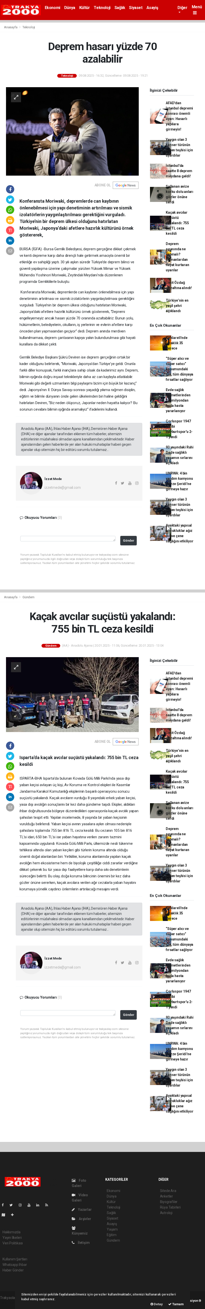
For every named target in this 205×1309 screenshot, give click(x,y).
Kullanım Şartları (14, 1259)
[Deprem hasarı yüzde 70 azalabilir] (72, 131)
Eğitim (111, 1235)
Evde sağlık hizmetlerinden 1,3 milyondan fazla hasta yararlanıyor (178, 400)
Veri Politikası (12, 1243)
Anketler (166, 1196)
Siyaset (135, 7)
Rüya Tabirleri (170, 1207)
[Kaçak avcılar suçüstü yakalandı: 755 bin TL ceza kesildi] (72, 694)
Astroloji (166, 1213)
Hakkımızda (11, 1232)
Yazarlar (84, 1210)
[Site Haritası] (5, 1215)
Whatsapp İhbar (14, 1265)
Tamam (178, 1304)
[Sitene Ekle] (14, 1215)
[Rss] (48, 1205)
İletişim (83, 1243)
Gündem (28, 597)
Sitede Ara (168, 1191)
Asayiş (152, 7)
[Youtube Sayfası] (31, 1205)
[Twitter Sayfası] (13, 1205)
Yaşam (112, 1229)
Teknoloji (102, 7)
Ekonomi (52, 7)
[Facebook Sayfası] (5, 1205)
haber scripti (9, 1303)
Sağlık (119, 7)
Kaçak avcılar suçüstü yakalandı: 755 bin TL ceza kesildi (177, 222)
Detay (158, 1304)
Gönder (128, 540)
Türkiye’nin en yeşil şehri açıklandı (177, 305)
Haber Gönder (13, 1270)
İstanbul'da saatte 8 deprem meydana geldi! (179, 171)
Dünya (69, 7)
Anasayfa (11, 27)
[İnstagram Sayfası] (22, 1205)
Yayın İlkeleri (12, 1238)
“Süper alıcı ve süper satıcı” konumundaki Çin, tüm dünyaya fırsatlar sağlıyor (179, 369)
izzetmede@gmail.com (62, 488)
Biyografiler (169, 1202)
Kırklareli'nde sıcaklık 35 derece (176, 343)
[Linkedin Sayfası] (39, 1205)
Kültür (84, 7)
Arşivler (84, 1219)
